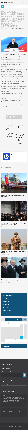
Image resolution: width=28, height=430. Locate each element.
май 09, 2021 (4, 198)
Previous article (8, 132)
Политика (7, 111)
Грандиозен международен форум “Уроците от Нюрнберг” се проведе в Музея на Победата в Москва (13, 224)
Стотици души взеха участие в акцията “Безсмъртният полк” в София (13, 196)
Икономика (6, 304)
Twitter (7, 117)
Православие (7, 310)
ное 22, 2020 (4, 226)
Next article (19, 135)
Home (2, 28)
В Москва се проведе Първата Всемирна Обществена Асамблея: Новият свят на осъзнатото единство (14, 411)
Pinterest (14, 117)
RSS (20, 117)
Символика (4, 387)
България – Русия (8, 295)
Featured (14, 59)
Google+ (17, 117)
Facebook (10, 117)
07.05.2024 (4, 59)
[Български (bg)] (1, 289)
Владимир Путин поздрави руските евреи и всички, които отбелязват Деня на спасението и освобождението (13, 280)
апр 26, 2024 (4, 254)
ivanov (9, 59)
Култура (5, 298)
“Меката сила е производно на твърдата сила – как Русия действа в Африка (13, 252)
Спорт (4, 313)
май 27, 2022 (4, 282)
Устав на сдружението (7, 384)
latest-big (18, 59)
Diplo (7, 2)
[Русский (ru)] (3, 289)
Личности (7, 28)
